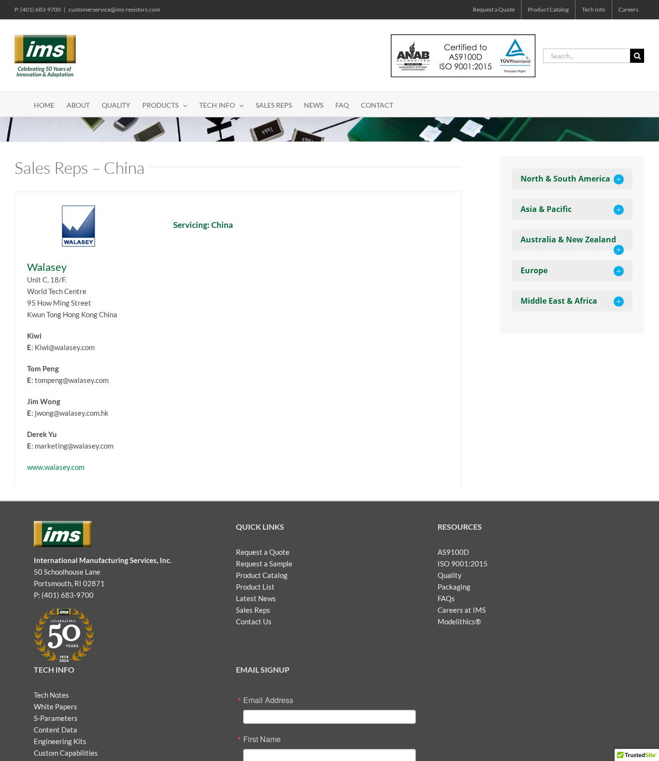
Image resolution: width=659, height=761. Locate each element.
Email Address (268, 700)
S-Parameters (56, 718)
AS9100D (453, 552)
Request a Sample (264, 563)
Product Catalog (262, 575)
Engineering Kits (60, 741)
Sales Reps (253, 610)
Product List (255, 586)
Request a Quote (262, 552)
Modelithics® (459, 621)
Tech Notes (51, 695)
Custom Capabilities (66, 752)
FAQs (446, 598)
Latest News (256, 598)
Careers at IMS (462, 610)
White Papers (55, 706)
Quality (450, 575)
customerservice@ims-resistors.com (114, 9)
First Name (262, 739)
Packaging (454, 586)
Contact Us (254, 621)
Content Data (55, 729)
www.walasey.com (55, 467)
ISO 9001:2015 (463, 563)
